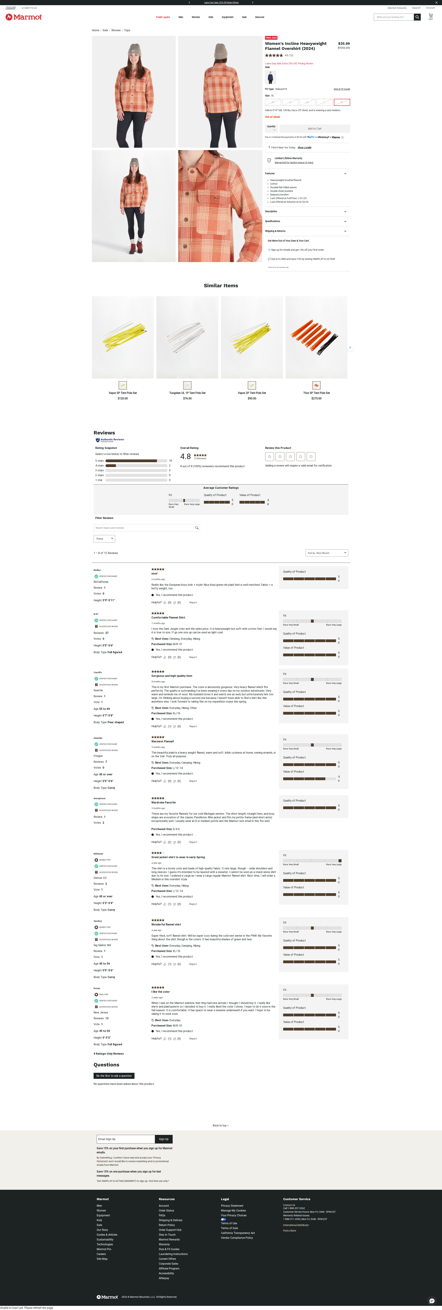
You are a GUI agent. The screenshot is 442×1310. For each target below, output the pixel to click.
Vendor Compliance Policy (237, 1237)
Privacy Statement (232, 1205)
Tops (127, 30)
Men (181, 17)
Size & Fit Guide (342, 89)
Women (196, 17)
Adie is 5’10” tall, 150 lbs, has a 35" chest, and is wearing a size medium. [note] (303, 110)
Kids (211, 17)
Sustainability (105, 1239)
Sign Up (164, 1139)
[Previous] (189, 2)
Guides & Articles (107, 1234)
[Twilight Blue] (270, 77)
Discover (259, 17)
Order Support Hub (170, 1230)
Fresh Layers (163, 17)
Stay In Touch (167, 1234)
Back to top (220, 1125)
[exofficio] (29, 8)
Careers (101, 1254)
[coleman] (12, 8)
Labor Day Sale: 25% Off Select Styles (221, 2)
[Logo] (24, 17)
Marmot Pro (104, 1249)
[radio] (273, 102)
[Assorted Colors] (123, 385)
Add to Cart (314, 128)
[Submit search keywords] (417, 17)
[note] (307, 147)
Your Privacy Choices (234, 1215)
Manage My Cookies (233, 1210)
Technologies (105, 1244)
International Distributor (296, 1225)
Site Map (102, 1258)
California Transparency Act (238, 1233)
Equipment (227, 17)
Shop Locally (304, 147)
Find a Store (289, 1230)
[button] (307, 160)
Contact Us (289, 1205)
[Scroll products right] (350, 347)
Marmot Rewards (169, 1239)
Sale (244, 17)
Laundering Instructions (173, 1254)
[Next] (252, 2)
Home (95, 30)
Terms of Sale (229, 1228)
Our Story (102, 1230)
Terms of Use (229, 1223)
